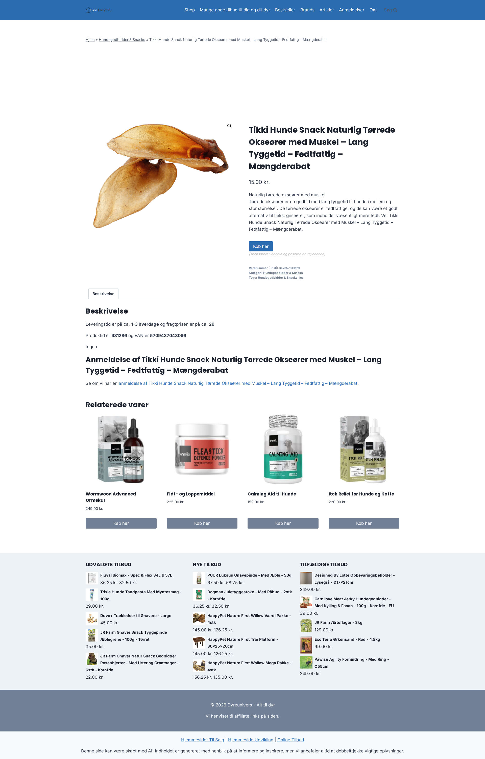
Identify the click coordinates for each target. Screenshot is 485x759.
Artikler (327, 9)
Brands (307, 9)
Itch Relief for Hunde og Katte (361, 494)
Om (373, 9)
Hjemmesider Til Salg (202, 739)
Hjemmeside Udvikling (250, 739)
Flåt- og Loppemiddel (191, 494)
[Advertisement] (242, 81)
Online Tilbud (290, 739)
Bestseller (285, 9)
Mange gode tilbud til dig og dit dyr (235, 9)
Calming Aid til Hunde (272, 494)
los (301, 277)
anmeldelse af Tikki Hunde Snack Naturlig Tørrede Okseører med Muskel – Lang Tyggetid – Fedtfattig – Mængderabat (238, 383)
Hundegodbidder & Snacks (122, 39)
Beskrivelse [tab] (103, 293)
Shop (189, 9)
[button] (229, 126)
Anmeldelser (351, 9)
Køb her (261, 246)
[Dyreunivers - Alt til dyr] (98, 10)
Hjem (90, 39)
